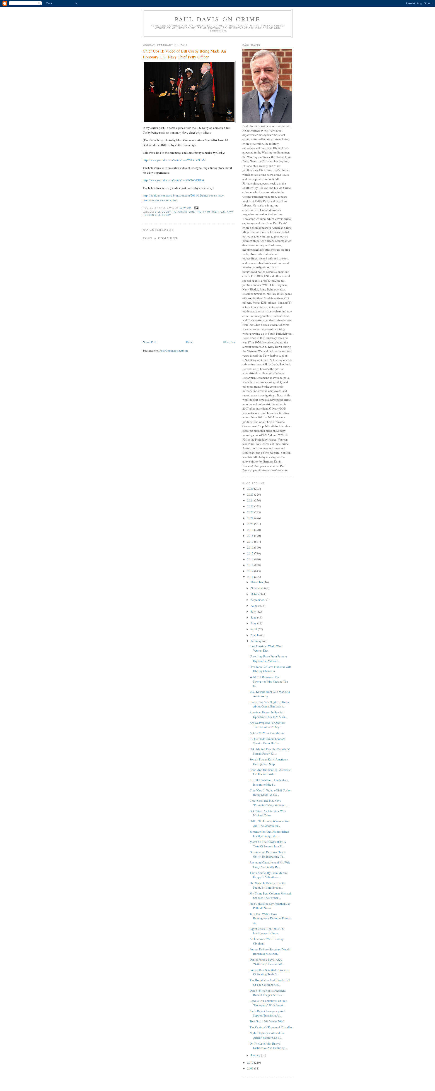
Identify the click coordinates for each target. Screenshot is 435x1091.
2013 (250, 565)
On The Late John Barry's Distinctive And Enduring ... (269, 1045)
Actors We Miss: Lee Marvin (267, 733)
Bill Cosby (163, 212)
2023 (250, 506)
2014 (250, 559)
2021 (250, 518)
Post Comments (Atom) (174, 350)
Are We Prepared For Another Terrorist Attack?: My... (267, 725)
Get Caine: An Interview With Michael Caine (268, 813)
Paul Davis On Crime (218, 19)
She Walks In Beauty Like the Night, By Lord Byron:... (268, 885)
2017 (250, 542)
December (257, 582)
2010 (250, 1062)
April (254, 629)
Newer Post (149, 342)
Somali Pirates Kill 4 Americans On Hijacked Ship (269, 761)
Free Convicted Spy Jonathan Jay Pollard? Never (270, 906)
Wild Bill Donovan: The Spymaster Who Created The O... (269, 681)
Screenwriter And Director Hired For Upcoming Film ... (269, 834)
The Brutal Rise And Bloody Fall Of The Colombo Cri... (270, 982)
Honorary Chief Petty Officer (195, 212)
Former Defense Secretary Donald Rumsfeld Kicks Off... (270, 951)
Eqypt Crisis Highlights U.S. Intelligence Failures (267, 931)
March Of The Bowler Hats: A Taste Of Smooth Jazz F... (268, 844)
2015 (250, 553)
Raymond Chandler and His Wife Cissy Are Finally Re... (270, 864)
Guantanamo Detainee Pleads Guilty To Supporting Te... (267, 854)
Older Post (229, 342)
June (254, 617)
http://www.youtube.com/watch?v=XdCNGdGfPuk (174, 180)
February (256, 641)
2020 (250, 524)
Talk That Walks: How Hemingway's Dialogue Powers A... (270, 918)
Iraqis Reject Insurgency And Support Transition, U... (267, 1013)
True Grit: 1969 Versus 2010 (267, 1021)
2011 (250, 577)
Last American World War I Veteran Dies (266, 648)
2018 (250, 536)
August (255, 606)
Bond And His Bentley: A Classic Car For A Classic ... (270, 772)
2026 (250, 489)
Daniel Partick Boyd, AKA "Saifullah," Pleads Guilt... (267, 961)
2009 (250, 1068)
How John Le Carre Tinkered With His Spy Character (271, 669)
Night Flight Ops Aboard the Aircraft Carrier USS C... (267, 1035)
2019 (250, 530)
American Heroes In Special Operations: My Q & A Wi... (268, 714)
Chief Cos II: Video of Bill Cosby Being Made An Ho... (270, 792)
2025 (250, 494)
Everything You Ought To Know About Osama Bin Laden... (269, 704)
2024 (250, 500)
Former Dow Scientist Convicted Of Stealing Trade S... (270, 972)
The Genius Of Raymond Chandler (271, 1027)
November (257, 588)
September (257, 600)
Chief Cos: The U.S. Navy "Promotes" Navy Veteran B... (269, 802)
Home (189, 342)
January (256, 1055)
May (254, 623)
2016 (250, 547)
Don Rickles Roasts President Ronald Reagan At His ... (268, 992)
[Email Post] (196, 207)
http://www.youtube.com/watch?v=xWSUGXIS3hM (174, 160)
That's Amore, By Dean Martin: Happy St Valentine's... (269, 875)
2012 (250, 571)
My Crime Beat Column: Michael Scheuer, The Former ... (270, 895)
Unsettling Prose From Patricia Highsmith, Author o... (268, 658)
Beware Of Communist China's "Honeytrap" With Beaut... (268, 1003)
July (254, 611)
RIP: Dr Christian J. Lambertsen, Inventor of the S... (269, 782)
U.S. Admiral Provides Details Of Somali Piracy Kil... (270, 751)
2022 (250, 512)
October (256, 594)
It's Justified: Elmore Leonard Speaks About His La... (267, 741)
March (255, 635)
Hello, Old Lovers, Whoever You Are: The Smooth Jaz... (270, 823)
